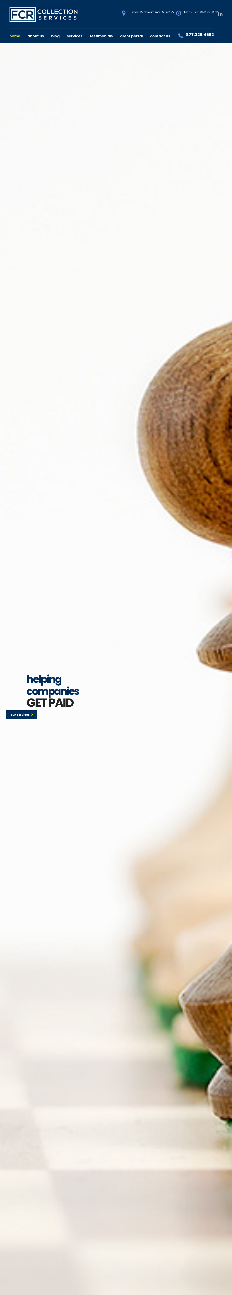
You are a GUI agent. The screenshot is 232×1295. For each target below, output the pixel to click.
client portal (131, 36)
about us (35, 36)
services (74, 36)
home (15, 36)
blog (55, 36)
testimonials (101, 36)
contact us (160, 36)
